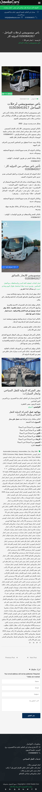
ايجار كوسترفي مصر (25, 547)
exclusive (10, 454)
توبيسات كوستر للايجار (11, 587)
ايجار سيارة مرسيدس (12, 538)
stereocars (28, 454)
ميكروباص (27, 631)
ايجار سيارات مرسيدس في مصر (17, 532)
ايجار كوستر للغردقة (14, 544)
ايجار (26, 489)
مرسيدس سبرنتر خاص (12, 622)
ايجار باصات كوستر (8, 518)
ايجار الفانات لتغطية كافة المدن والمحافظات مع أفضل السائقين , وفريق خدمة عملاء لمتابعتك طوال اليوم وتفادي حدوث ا (21, 286)
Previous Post (10, 657)
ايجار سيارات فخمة (25, 529)
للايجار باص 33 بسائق (9, 619)
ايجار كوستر (25, 544)
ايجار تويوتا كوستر (29, 524)
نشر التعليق (31, 715)
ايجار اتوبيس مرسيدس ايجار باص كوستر (23, 495)
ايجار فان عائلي (35, 541)
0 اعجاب (34, 99)
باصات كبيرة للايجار (25, 573)
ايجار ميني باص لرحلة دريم (20, 561)
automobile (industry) (10, 451)
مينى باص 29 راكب (34, 640)
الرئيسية (37, 40)
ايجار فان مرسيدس (14, 541)
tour (33, 457)
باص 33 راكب (8, 567)
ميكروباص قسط (19, 637)
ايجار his (21, 489)
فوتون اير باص (22, 613)
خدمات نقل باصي (29, 596)
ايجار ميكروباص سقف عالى (15, 556)
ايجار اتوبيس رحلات (33, 765)
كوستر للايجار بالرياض (15, 616)
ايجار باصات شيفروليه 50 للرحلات (26, 518)
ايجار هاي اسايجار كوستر (22, 564)
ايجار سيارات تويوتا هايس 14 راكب (20, 527)
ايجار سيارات (36, 527)
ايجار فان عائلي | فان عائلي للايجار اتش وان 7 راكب (23, 767)
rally (16, 454)
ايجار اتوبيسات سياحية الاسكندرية (21, 501)
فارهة (29, 613)
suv (29, 457)
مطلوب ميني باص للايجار (22, 628)
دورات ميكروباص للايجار (26, 599)
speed (21, 454)
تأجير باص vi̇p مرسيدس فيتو (14, 579)
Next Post (32, 657)
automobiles (23, 451)
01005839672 (29, 17)
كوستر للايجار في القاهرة (24, 619)
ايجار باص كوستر (24, 515)
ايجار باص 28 (28, 40)
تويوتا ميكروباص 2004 (22, 590)
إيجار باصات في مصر (33, 463)
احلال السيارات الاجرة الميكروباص (29, 466)
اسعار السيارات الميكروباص (28, 474)
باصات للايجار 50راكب (11, 573)
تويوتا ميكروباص (35, 590)
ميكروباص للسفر (7, 637)
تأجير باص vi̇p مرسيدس (16, 576)
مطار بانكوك (13, 625)
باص (32, 567)
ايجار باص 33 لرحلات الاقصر (18, 506)
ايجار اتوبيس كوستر (29, 492)
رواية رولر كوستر (30, 602)
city (32, 451)
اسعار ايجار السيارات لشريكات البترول (15, 483)
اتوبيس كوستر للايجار (19, 463)
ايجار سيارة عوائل (11, 535)
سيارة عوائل (28, 608)
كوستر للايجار (27, 616)
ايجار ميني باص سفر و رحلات (30, 770)
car (29, 451)
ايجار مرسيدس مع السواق (20, 553)
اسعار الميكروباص (13, 474)
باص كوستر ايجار (15, 570)
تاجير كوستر (18, 582)
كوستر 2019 (8, 613)
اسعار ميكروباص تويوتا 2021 (31, 486)
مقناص (11, 628)
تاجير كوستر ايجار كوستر (29, 584)
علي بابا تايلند (36, 613)
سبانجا (22, 602)
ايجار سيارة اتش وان (24, 535)
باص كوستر (25, 570)
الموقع (30, 407)
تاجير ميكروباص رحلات (13, 584)
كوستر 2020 (36, 616)
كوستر (15, 613)
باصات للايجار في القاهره (32, 576)
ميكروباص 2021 (30, 634)
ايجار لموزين (14, 547)
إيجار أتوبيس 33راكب (10, 460)
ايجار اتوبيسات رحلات (27, 498)
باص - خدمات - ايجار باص (22, 567)
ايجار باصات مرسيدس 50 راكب (30, 521)
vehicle (38, 457)
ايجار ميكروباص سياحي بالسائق (29, 773)
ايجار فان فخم (25, 541)
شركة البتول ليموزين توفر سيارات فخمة (17, 611)
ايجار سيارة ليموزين (25, 538)
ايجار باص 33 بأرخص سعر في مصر (18, 503)
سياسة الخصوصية (26, 786)
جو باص (12, 593)
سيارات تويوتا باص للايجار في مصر (26, 605)
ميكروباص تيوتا (29, 637)
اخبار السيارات (13, 466)
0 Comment (24, 99)
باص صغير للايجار (35, 570)
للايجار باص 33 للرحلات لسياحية (30, 622)
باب (35, 567)
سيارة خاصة (36, 608)
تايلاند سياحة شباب (25, 587)
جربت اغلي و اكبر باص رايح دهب (25, 593)
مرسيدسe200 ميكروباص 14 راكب (29, 625)
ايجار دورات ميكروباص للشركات (13, 524)
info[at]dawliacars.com (12, 17)
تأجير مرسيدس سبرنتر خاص (31, 582)
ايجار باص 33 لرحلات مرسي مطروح (25, 512)
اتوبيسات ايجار (7, 463)
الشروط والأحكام (15, 786)
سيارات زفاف (9, 605)
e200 (5, 454)
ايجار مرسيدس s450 (28, 550)
